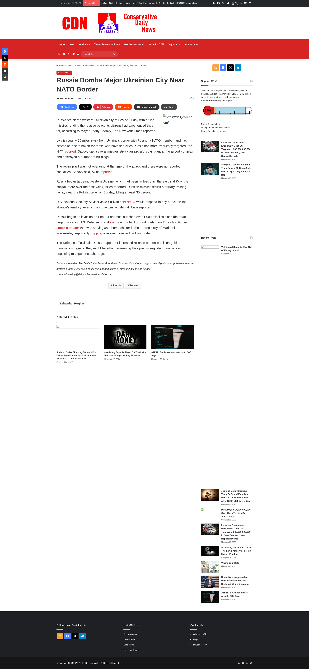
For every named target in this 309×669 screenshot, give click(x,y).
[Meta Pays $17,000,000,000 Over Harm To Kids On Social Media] (210, 514)
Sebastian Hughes (64, 98)
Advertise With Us (201, 634)
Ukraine (133, 285)
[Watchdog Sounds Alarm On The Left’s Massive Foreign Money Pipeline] (125, 337)
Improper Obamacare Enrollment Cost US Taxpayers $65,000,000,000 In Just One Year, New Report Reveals (236, 149)
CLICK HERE (238, 94)
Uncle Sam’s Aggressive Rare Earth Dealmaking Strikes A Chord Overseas (235, 580)
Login (195, 639)
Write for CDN (156, 44)
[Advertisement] (227, 208)
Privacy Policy (200, 645)
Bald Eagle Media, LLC (111, 663)
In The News (88, 65)
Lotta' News (128, 645)
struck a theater (67, 228)
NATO (131, 202)
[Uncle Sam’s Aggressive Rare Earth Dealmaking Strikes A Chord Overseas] (210, 582)
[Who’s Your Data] (210, 567)
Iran (72, 44)
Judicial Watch (130, 639)
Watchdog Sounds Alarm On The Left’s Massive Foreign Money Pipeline (236, 550)
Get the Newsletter (134, 44)
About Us (190, 44)
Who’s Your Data (230, 563)
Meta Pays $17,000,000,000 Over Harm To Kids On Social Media (236, 513)
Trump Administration (106, 44)
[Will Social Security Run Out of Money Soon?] (210, 366)
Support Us (174, 44)
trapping (96, 233)
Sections (83, 44)
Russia (116, 285)
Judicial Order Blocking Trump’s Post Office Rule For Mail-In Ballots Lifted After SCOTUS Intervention (149, 3)
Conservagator (130, 634)
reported (70, 151)
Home (62, 44)
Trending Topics (73, 65)
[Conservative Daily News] (111, 23)
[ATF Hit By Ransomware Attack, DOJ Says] (172, 337)
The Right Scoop (131, 650)
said (113, 222)
